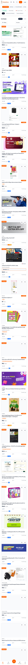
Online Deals (11, 10)
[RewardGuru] (5, 2)
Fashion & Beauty (20, 13)
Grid (21, 18)
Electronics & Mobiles (10, 13)
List (25, 18)
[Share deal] (25, 27)
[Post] (14, 661)
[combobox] (21, 22)
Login (25, 2)
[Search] (14, 2)
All (3, 13)
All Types (4, 10)
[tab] (5, 7)
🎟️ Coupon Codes (19, 10)
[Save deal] (21, 27)
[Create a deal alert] (16, 2)
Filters (5, 22)
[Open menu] (11, 2)
